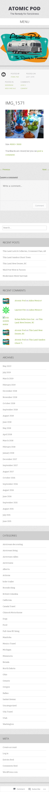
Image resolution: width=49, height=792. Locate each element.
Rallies (6, 693)
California (7, 600)
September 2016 (10, 484)
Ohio (5, 674)
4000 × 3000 (15, 144)
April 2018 (7, 434)
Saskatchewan (9, 699)
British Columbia (10, 594)
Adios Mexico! (35, 301)
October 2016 (9, 478)
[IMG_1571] (24, 138)
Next (45, 169)
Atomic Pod (24, 8)
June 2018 (7, 422)
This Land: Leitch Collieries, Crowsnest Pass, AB (24, 251)
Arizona (6, 575)
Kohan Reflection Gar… (25, 319)
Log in (5, 753)
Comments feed (10, 766)
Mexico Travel (9, 644)
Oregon (6, 687)
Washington (8, 724)
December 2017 (10, 459)
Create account (10, 747)
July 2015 (6, 515)
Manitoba (7, 637)
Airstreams (8, 563)
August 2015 (8, 509)
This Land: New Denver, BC (15, 263)
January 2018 (8, 453)
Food (5, 625)
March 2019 (8, 378)
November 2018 (10, 397)
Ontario (6, 681)
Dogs (5, 619)
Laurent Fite (20, 310)
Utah (5, 718)
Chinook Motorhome (12, 612)
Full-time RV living (11, 631)
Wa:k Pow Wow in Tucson (14, 270)
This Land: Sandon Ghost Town (17, 257)
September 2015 (10, 502)
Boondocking (9, 588)
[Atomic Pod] (24, 49)
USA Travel (8, 712)
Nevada (6, 662)
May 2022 (7, 366)
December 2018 (10, 391)
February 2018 (9, 447)
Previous (5, 169)
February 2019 (9, 385)
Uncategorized (9, 706)
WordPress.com (10, 772)
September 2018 (10, 410)
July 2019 (7, 372)
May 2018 (7, 428)
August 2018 (8, 416)
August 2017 (8, 472)
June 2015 (7, 521)
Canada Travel (9, 606)
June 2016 (7, 496)
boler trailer (8, 582)
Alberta (6, 569)
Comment (39, 205)
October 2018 (9, 403)
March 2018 (8, 440)
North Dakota (9, 668)
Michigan (7, 650)
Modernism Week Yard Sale (15, 276)
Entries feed (8, 760)
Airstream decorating (13, 544)
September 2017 (10, 465)
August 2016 (8, 490)
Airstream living (10, 550)
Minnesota (8, 656)
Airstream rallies (10, 557)
